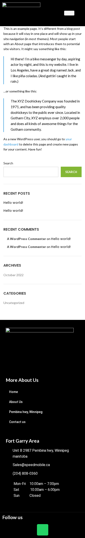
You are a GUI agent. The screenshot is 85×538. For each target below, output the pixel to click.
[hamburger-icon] (69, 13)
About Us (16, 402)
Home (13, 392)
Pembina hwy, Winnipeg (25, 412)
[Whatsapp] (42, 529)
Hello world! (13, 203)
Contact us (17, 422)
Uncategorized (13, 303)
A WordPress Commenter (26, 239)
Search (8, 163)
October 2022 (13, 275)
